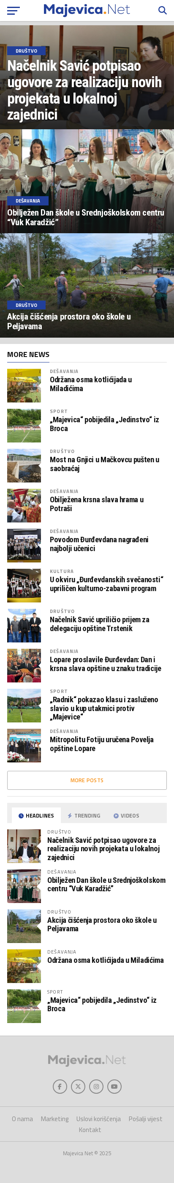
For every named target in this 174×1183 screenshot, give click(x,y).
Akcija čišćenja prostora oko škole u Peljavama (102, 924)
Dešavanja (64, 371)
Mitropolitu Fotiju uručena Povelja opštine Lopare (102, 743)
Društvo (62, 451)
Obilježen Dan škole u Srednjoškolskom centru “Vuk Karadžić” (106, 884)
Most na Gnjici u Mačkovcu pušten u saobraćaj (104, 464)
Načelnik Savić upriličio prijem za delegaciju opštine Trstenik (100, 623)
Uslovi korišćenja (98, 1119)
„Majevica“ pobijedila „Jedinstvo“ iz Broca (104, 424)
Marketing (54, 1119)
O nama (22, 1119)
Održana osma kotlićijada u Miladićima (90, 384)
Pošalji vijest (146, 1119)
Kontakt (90, 1130)
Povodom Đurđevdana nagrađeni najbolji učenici (99, 544)
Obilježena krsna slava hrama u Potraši (96, 504)
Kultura (62, 571)
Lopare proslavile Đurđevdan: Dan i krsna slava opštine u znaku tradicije (105, 663)
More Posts (87, 780)
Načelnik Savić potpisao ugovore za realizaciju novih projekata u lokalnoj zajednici (103, 848)
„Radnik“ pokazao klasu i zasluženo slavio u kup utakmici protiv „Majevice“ (104, 708)
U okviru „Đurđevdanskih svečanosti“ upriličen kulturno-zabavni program (106, 584)
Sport (59, 411)
